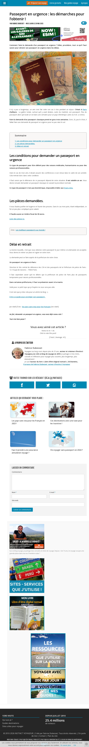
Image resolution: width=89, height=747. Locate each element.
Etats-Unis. (68, 188)
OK (75, 745)
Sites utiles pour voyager (12, 726)
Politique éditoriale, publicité (30, 740)
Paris (85, 109)
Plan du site (52, 736)
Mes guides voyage (71, 3)
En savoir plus (65, 745)
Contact (42, 736)
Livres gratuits (55, 3)
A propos (84, 3)
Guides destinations (10, 723)
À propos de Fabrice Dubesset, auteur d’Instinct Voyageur (46, 364)
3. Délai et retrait (22, 146)
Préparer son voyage (38, 3)
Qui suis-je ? (7, 720)
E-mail (52, 492)
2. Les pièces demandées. (25, 144)
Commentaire (17, 472)
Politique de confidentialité (50, 740)
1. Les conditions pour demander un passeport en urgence (38, 141)
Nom (14, 492)
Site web (15, 500)
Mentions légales (12, 740)
